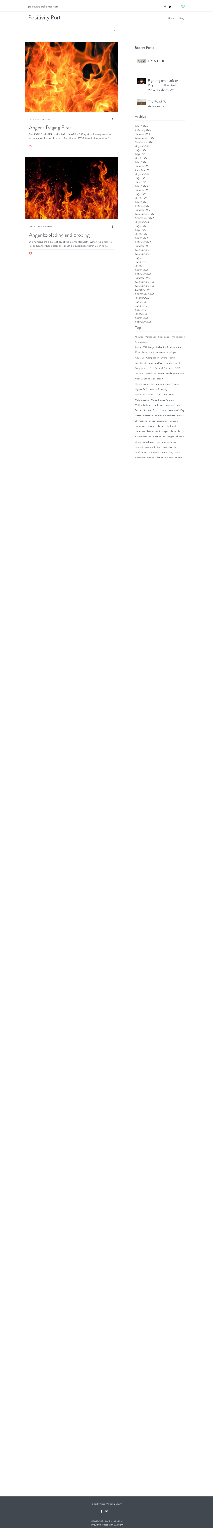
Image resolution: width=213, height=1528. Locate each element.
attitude (174, 420)
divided (150, 457)
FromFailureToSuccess (161, 368)
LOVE (158, 394)
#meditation (178, 336)
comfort (139, 447)
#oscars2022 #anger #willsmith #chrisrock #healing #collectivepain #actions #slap (160, 347)
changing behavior (144, 441)
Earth (172, 357)
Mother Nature (143, 404)
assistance (162, 420)
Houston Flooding (158, 389)
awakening (140, 426)
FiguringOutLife (173, 362)
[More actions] (114, 119)
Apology (171, 352)
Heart (160, 378)
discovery (140, 457)
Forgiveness (141, 368)
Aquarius (139, 357)
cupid (178, 452)
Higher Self (141, 389)
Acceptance (148, 352)
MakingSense (142, 399)
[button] (183, 6)
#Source (139, 336)
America (160, 352)
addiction (148, 415)
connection (154, 452)
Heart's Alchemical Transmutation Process (157, 383)
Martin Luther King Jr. (162, 399)
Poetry (179, 404)
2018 (137, 352)
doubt (159, 457)
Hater (161, 373)
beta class (140, 431)
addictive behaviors (165, 415)
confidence (141, 452)
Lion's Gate (168, 394)
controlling (167, 452)
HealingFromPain (175, 373)
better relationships (157, 431)
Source (147, 410)
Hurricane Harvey (144, 394)
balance (152, 426)
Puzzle (138, 410)
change (180, 436)
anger (152, 420)
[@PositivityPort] (170, 6)
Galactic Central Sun (145, 373)
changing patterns (166, 441)
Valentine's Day (176, 410)
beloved (171, 426)
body (181, 431)
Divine (164, 357)
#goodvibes (164, 336)
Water (138, 415)
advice (180, 415)
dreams (169, 457)
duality (178, 457)
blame (173, 431)
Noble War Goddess (163, 404)
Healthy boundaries (145, 378)
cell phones (155, 436)
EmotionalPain (155, 362)
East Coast (140, 362)
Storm (163, 410)
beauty (161, 426)
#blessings (150, 336)
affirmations (141, 420)
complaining (169, 447)
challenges (168, 436)
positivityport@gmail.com (43, 6)
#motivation (141, 341)
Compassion (152, 357)
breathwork (141, 436)
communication (153, 447)
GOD (177, 368)
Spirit (155, 410)
